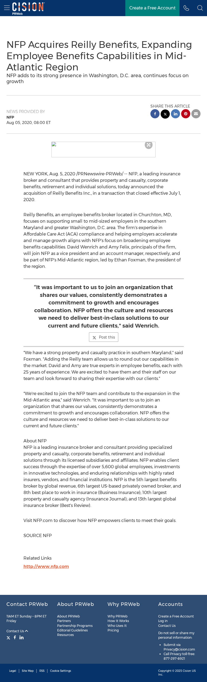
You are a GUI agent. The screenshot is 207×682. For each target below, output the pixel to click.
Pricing (113, 630)
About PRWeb (68, 616)
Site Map (28, 671)
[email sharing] (196, 114)
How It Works (118, 621)
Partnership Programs (75, 626)
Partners (64, 621)
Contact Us (15, 631)
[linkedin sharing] (175, 114)
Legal (12, 671)
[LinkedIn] (21, 637)
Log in (163, 621)
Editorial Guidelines (72, 630)
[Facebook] (14, 637)
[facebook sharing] (155, 114)
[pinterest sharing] (185, 114)
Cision (187, 671)
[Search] (200, 8)
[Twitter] (9, 637)
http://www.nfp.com (46, 566)
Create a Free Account (152, 7)
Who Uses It (117, 626)
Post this (107, 337)
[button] (104, 144)
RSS (41, 671)
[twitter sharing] (165, 114)
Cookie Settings (60, 671)
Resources (65, 635)
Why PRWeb (117, 616)
